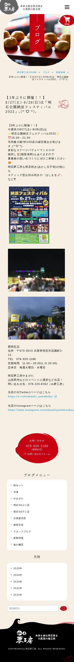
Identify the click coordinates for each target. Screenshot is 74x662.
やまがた (18, 498)
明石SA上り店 (21, 505)
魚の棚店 (18, 544)
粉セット (18, 485)
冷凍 (15, 492)
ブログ (46, 72)
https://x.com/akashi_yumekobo (30, 396)
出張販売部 (19, 518)
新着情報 (60, 72)
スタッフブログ (22, 531)
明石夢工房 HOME (27, 72)
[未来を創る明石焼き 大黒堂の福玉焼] (9, 9)
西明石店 (18, 525)
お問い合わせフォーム (38, 454)
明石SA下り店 (21, 511)
